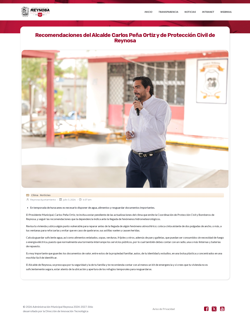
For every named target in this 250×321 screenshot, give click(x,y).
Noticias (190, 11)
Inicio (148, 11)
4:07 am (87, 199)
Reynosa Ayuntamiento (43, 199)
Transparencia (168, 11)
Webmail (226, 11)
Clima (34, 195)
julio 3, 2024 (69, 199)
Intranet (208, 11)
